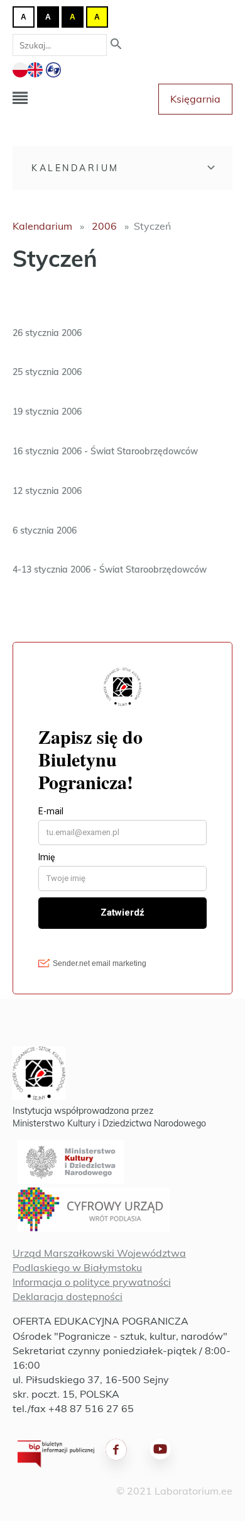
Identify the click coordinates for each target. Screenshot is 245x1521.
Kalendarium (75, 168)
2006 (104, 226)
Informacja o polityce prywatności (92, 1282)
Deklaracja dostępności (67, 1296)
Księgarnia (195, 99)
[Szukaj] (116, 45)
